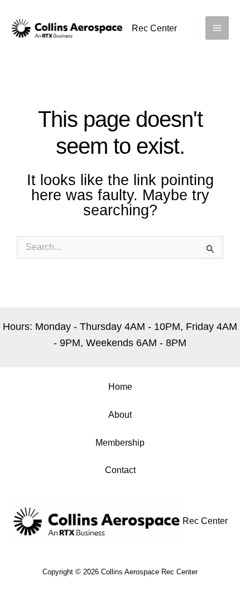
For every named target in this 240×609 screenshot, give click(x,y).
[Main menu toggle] (217, 28)
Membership (120, 442)
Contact (120, 470)
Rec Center (154, 28)
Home (120, 386)
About (120, 414)
